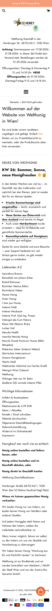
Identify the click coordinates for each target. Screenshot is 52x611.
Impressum (8, 435)
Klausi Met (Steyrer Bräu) (16, 324)
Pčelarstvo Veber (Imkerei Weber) (21, 349)
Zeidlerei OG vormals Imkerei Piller (22, 383)
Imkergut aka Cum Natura (16, 320)
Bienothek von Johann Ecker (17, 278)
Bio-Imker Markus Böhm (15, 286)
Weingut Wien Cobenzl (15, 370)
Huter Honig (9, 299)
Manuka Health (10, 332)
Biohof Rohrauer (11, 282)
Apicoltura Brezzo (12, 274)
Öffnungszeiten (10, 402)
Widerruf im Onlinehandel (17, 431)
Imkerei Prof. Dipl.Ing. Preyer (18, 316)
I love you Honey (11, 303)
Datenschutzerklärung (14, 427)
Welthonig (7, 374)
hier (40, 134)
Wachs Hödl (9, 362)
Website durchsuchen (14, 418)
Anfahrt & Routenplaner (15, 397)
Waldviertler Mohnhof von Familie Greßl (24, 366)
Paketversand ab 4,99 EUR (17, 406)
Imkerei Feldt (9, 307)
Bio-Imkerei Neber (12, 290)
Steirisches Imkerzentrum (16, 353)
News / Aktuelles (11, 410)
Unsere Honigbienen (14, 358)
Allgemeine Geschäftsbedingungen (22, 423)
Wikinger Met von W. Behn (17, 379)
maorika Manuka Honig (15, 337)
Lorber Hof (8, 328)
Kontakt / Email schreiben (16, 414)
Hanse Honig (9, 295)
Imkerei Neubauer (12, 311)
